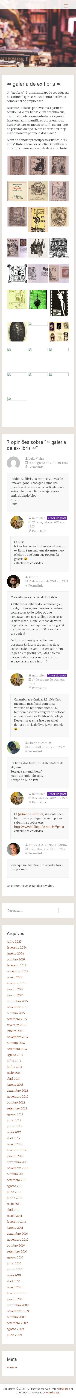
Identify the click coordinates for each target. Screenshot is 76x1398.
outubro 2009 (16, 1317)
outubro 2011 (16, 1174)
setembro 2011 (17, 1180)
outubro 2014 (16, 1043)
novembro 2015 (17, 1007)
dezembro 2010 (17, 1233)
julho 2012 (14, 1120)
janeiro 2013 (15, 1084)
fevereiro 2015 (16, 1025)
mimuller (38, 518)
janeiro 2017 (15, 989)
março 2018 (14, 977)
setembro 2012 (17, 1108)
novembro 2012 (17, 1096)
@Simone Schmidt (30, 814)
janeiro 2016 (15, 995)
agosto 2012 (15, 1114)
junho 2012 (14, 1126)
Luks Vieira (36, 458)
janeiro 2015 (15, 1031)
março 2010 (14, 1287)
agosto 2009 (15, 1329)
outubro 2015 (16, 1013)
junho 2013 (14, 1066)
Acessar (12, 1367)
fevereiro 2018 (16, 983)
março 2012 (15, 1144)
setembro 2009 (17, 1323)
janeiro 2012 (15, 1156)
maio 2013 (14, 1072)
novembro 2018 (17, 971)
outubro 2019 (16, 959)
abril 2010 (13, 1281)
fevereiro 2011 (16, 1221)
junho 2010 (14, 1269)
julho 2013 (14, 1060)
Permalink (35, 467)
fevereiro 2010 (16, 1293)
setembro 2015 (17, 1019)
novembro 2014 (17, 1037)
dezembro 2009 (18, 1305)
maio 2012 (14, 1132)
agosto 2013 (15, 1055)
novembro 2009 (18, 1311)
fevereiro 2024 (17, 947)
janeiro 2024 (15, 953)
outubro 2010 (16, 1245)
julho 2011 (14, 1192)
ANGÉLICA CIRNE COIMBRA (47, 845)
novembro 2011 (17, 1168)
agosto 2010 (15, 1257)
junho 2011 (14, 1198)
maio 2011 (14, 1204)
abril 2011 (13, 1209)
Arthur (33, 577)
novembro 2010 (17, 1239)
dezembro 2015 (17, 1001)
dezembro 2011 (17, 1162)
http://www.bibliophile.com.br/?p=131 (39, 826)
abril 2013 (13, 1078)
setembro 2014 (17, 1049)
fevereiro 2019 (16, 965)
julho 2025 (14, 941)
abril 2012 (13, 1138)
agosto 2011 (15, 1186)
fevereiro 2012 (17, 1150)
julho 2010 (14, 1263)
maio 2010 (14, 1275)
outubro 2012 (16, 1102)
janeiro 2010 (15, 1299)
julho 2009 (14, 1335)
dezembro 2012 (17, 1090)
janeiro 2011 (15, 1227)
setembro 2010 (17, 1251)
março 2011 (14, 1215)
